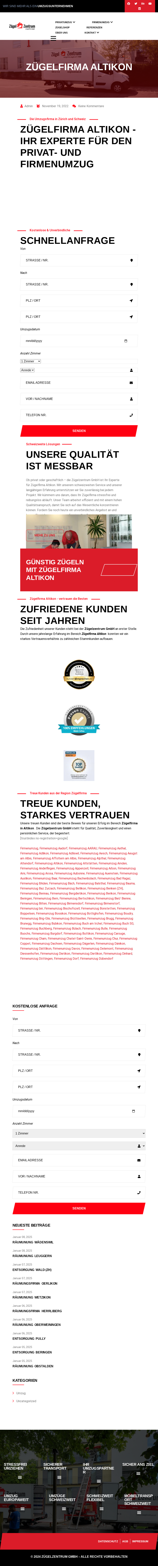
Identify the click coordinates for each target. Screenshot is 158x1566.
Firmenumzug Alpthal (92, 858)
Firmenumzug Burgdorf (47, 933)
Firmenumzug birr (31, 908)
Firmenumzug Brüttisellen (68, 918)
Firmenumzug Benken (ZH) (105, 888)
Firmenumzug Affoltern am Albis (54, 858)
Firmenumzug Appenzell (72, 868)
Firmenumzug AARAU (83, 848)
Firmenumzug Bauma (121, 883)
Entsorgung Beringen (32, 1352)
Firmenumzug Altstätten (80, 863)
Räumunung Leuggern (32, 1256)
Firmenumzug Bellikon (71, 888)
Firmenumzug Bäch (62, 883)
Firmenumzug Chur (105, 938)
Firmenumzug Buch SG (118, 923)
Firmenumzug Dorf (66, 958)
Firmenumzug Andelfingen (37, 868)
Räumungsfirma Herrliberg (37, 1311)
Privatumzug (63, 22)
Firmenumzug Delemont (97, 948)
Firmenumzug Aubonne (69, 873)
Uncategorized (26, 1401)
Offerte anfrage (119, 572)
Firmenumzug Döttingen (36, 958)
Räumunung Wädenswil (33, 1242)
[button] (20, 1477)
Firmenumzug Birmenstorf (102, 903)
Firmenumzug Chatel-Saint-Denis (70, 938)
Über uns (61, 32)
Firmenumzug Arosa (40, 873)
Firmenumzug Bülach (67, 928)
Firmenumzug (100, 22)
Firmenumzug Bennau (34, 893)
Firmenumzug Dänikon (110, 943)
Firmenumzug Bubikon (47, 923)
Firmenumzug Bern (45, 898)
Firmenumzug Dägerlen (79, 943)
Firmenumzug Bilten (33, 903)
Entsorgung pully (29, 1338)
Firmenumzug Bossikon (51, 913)
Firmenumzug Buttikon (79, 933)
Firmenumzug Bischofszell (62, 908)
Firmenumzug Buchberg (36, 928)
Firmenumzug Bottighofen (85, 913)
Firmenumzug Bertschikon (77, 898)
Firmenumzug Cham (33, 938)
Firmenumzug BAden (34, 883)
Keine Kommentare (90, 106)
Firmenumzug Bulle (95, 928)
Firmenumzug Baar (45, 878)
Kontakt (90, 32)
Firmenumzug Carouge (110, 933)
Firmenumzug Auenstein (102, 873)
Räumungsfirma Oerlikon (35, 1283)
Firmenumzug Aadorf (53, 848)
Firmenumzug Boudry (119, 913)
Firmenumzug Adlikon (34, 853)
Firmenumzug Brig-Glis (35, 918)
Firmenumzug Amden (113, 863)
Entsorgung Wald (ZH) (32, 1269)
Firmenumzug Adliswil (64, 853)
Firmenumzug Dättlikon (35, 948)
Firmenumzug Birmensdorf (65, 903)
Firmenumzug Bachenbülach (77, 878)
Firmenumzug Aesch (94, 853)
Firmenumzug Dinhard (117, 953)
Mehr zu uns (44, 535)
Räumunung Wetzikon (31, 1297)
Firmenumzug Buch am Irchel (82, 923)
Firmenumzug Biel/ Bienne (113, 898)
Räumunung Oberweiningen (37, 1324)
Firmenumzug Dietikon (55, 953)
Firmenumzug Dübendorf (96, 958)
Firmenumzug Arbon (103, 868)
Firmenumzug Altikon (49, 863)
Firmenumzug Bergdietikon (68, 893)
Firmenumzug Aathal (112, 848)
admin (28, 106)
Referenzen (94, 27)
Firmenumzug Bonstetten (98, 908)
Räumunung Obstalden (33, 1366)
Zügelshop (62, 27)
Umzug (21, 1393)
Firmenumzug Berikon (101, 893)
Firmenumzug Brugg (100, 918)
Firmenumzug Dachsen (47, 943)
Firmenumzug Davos (66, 948)
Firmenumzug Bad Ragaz (113, 878)
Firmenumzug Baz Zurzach (37, 888)
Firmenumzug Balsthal (91, 883)
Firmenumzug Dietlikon (86, 953)
